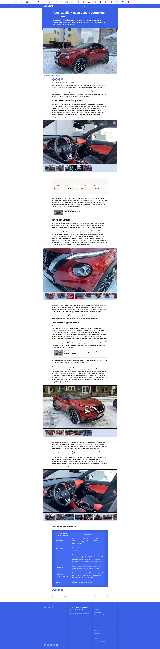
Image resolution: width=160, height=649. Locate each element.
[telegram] (53, 79)
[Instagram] (57, 645)
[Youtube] (51, 645)
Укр (111, 6)
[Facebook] (45, 645)
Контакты (96, 638)
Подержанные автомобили (88, 6)
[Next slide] (114, 143)
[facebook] (56, 79)
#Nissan (62, 593)
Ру (115, 6)
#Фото (67, 593)
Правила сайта (97, 633)
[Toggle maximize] (114, 122)
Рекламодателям (97, 630)
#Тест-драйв (55, 593)
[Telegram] (54, 645)
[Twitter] (48, 645)
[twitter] (59, 79)
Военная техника (76, 6)
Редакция (96, 635)
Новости (62, 6)
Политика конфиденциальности (100, 641)
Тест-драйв (68, 6)
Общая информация (98, 628)
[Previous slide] (45, 143)
